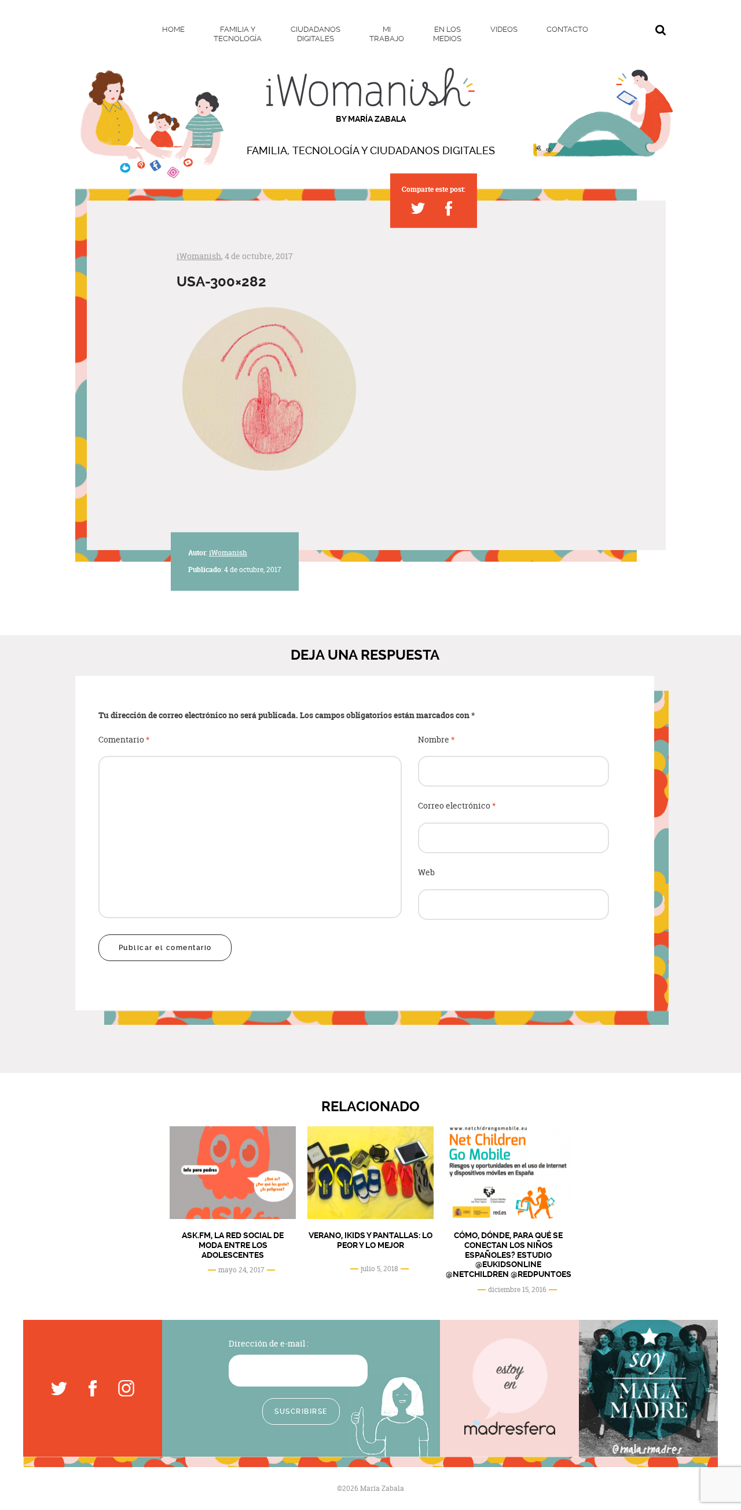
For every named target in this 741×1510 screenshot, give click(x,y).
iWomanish (199, 255)
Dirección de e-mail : (269, 1343)
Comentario (124, 740)
